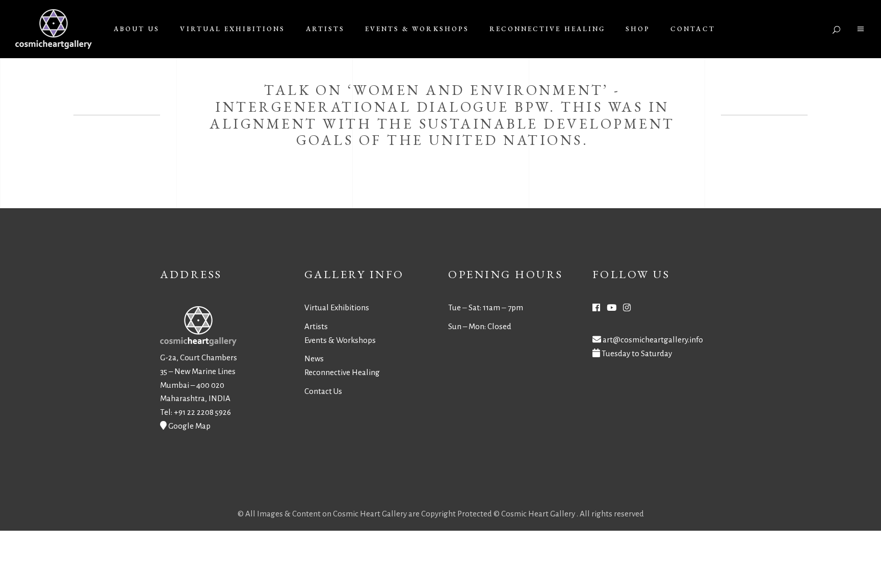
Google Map (189, 426)
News (314, 358)
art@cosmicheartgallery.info (653, 339)
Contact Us (323, 391)
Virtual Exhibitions (336, 307)
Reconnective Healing (342, 372)
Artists (316, 326)
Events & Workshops (340, 340)
